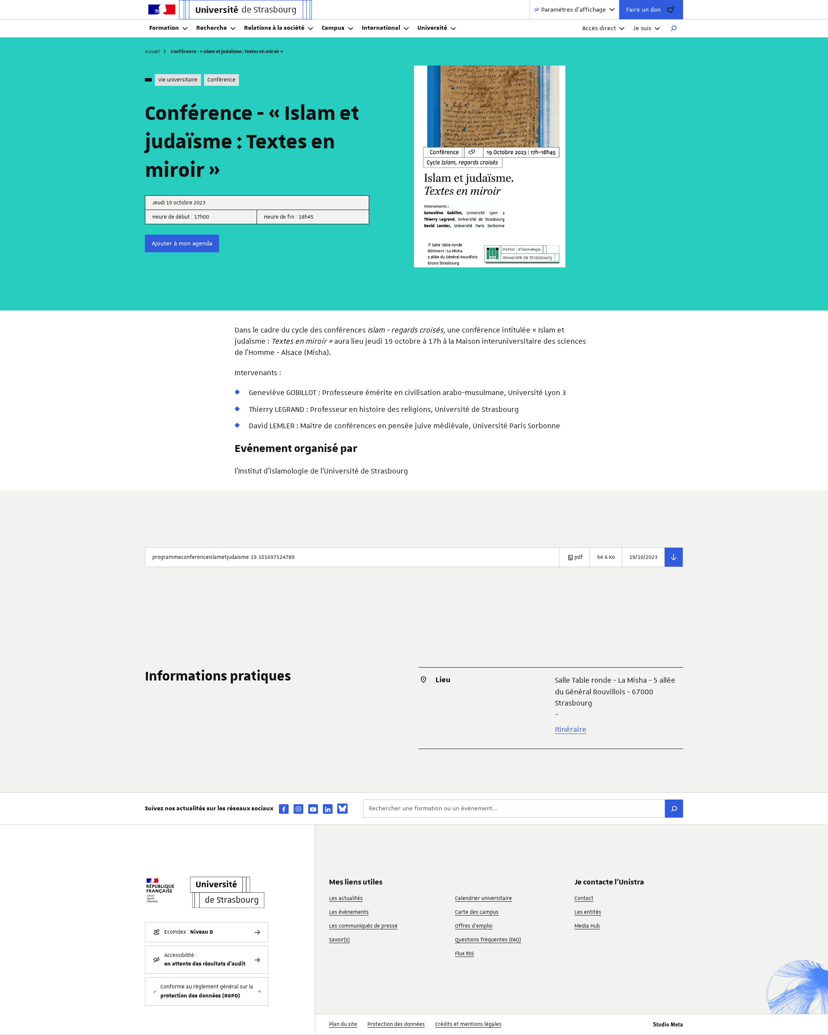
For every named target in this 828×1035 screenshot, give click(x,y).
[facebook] (284, 809)
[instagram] (298, 809)
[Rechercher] (673, 28)
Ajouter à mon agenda (182, 243)
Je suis (642, 28)
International (381, 28)
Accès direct (599, 28)
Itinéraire (570, 729)
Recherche (211, 28)
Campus (333, 28)
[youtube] (313, 809)
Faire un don (643, 9)
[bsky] (342, 808)
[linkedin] (328, 809)
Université (432, 28)
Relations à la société (274, 28)
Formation (164, 28)
